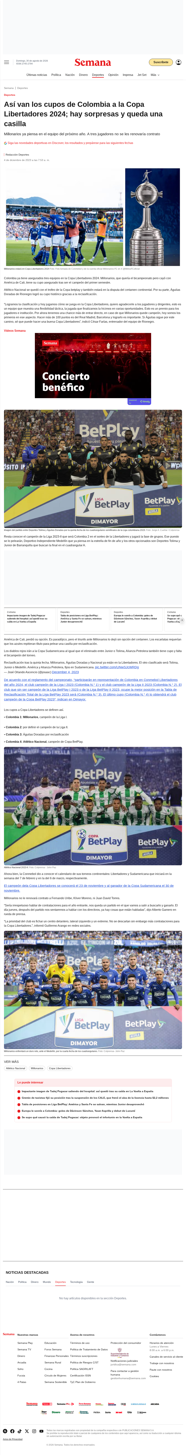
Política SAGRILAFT (81, 1369)
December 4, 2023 (65, 672)
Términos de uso (80, 1342)
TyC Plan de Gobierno (83, 1382)
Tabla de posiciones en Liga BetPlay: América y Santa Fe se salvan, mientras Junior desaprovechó (81, 619)
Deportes (22, 88)
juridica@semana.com (123, 1364)
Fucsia (21, 1375)
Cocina (48, 1369)
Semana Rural (53, 1362)
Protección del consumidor (126, 1342)
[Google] (5, 1431)
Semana (9, 88)
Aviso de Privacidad (16, 1439)
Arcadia (21, 1362)
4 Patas (21, 1382)
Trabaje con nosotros (162, 1363)
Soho (20, 1369)
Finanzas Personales (57, 1356)
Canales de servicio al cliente (166, 1356)
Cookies (154, 1376)
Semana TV (24, 1349)
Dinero (21, 1356)
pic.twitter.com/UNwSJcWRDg (117, 667)
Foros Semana (53, 1349)
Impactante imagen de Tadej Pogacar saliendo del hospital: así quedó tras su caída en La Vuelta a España (27, 619)
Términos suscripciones (83, 1356)
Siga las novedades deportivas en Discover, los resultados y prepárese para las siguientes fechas (70, 142)
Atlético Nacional (15, 1068)
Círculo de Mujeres (55, 1375)
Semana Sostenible (56, 1382)
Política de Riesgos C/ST (84, 1362)
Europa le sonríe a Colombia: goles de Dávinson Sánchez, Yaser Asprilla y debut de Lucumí (135, 619)
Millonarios (37, 1068)
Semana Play (25, 1342)
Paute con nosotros (161, 1369)
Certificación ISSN (80, 1375)
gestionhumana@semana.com (128, 1378)
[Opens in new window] (12, 1431)
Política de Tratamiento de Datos (89, 1349)
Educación (50, 1342)
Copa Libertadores (59, 1068)
